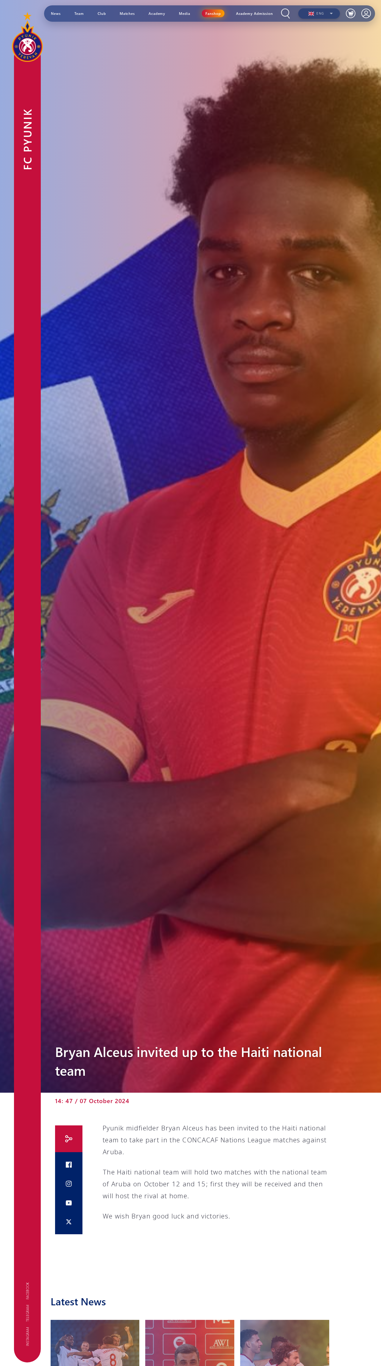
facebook (27, 1290)
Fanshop (213, 13)
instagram (27, 1336)
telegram (27, 1313)
